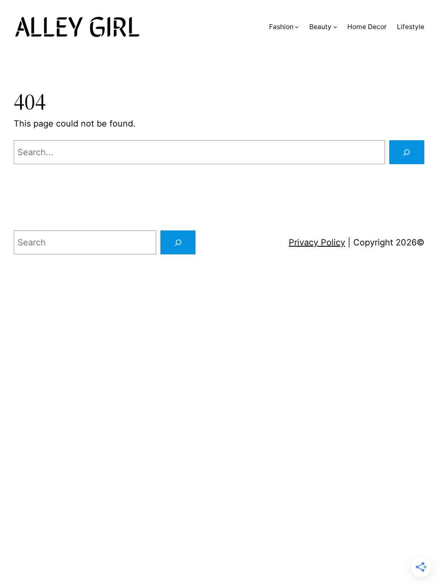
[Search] (406, 152)
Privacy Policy (317, 242)
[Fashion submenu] (297, 27)
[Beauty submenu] (335, 27)
